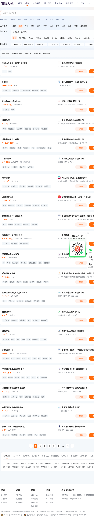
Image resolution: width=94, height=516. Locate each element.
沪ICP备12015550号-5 (79, 515)
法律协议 (4, 499)
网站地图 (49, 495)
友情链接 (19, 502)
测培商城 (47, 3)
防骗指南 (34, 506)
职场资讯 (69, 3)
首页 (20, 3)
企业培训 (80, 3)
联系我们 (19, 499)
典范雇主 (58, 3)
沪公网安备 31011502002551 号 (12, 515)
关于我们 (4, 495)
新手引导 (34, 502)
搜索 (27, 3)
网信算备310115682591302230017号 (60, 515)
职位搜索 (49, 499)
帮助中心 (34, 495)
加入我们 (19, 495)
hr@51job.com (75, 499)
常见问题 (34, 499)
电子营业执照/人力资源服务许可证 (37, 515)
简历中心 (49, 502)
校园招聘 (36, 3)
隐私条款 (4, 502)
